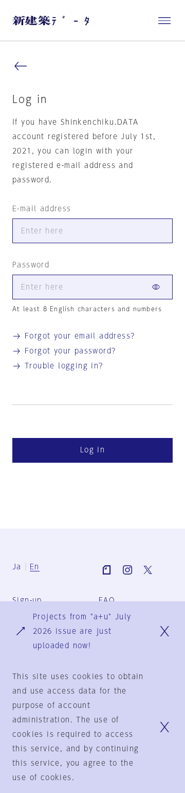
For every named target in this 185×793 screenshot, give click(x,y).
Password (30, 264)
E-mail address (41, 208)
